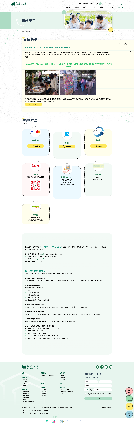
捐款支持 (120, 7)
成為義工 (63, 377)
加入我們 (111, 7)
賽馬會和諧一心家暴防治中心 (67, 391)
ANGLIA (72, 407)
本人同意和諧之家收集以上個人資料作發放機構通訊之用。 (100, 394)
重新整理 (91, 390)
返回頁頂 (130, 421)
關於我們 (68, 7)
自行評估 (94, 7)
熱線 (129, 392)
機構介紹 (25, 379)
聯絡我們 (85, 3)
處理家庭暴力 (26, 391)
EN (92, 3)
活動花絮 (44, 379)
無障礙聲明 (109, 407)
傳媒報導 (44, 395)
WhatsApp (129, 400)
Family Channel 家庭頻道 (48, 375)
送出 (98, 398)
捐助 (129, 408)
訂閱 (129, 415)
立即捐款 (35, 104)
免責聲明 (104, 407)
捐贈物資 (63, 379)
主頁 (80, 3)
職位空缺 (63, 375)
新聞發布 (44, 393)
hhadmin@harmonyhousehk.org (41, 259)
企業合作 (25, 399)
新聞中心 (102, 7)
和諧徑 (62, 393)
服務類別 (76, 7)
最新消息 (85, 7)
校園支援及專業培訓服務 (28, 401)
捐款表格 (41, 254)
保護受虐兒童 (26, 393)
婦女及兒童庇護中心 (65, 389)
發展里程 (25, 381)
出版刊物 (44, 389)
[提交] (120, 3)
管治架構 (25, 383)
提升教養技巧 (26, 397)
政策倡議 (44, 391)
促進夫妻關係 (26, 395)
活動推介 (44, 377)
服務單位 (25, 385)
